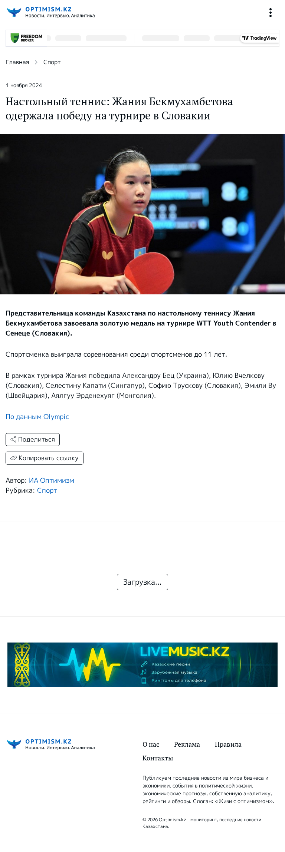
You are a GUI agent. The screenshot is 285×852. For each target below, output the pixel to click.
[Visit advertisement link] (142, 665)
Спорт (52, 62)
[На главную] (50, 12)
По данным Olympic (37, 417)
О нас (150, 744)
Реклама (187, 744)
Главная (17, 62)
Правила (228, 744)
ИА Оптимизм (51, 480)
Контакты (157, 758)
